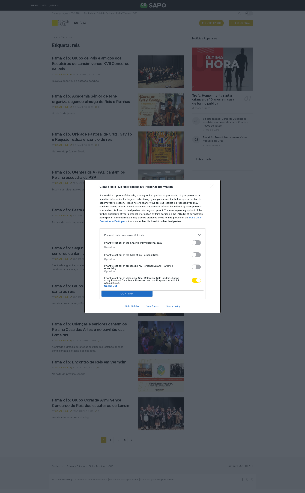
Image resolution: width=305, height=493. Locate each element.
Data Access (152, 306)
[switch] (196, 242)
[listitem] (152, 235)
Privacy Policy (172, 306)
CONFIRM (127, 293)
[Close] (213, 187)
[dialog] (152, 246)
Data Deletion (132, 306)
